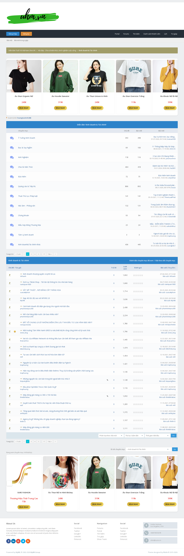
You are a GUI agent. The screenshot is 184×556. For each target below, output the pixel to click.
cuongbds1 (171, 246)
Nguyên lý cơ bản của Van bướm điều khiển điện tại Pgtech (47, 363)
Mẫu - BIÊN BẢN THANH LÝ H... (162, 224)
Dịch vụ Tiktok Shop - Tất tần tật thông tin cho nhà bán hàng (47, 282)
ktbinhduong (25, 349)
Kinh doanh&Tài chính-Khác (29, 244)
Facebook (124, 528)
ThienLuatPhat (169, 197)
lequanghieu (25, 381)
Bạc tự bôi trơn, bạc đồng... (164, 137)
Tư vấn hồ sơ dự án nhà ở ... (164, 243)
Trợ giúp (174, 34)
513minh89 (171, 216)
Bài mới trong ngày (21, 40)
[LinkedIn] (13, 541)
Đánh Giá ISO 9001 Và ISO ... (164, 166)
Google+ (123, 534)
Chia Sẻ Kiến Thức (25, 167)
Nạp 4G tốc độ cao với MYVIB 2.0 (36, 298)
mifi (21, 357)
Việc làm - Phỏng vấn (26, 205)
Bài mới (9, 40)
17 (44, 254)
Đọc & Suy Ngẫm (25, 147)
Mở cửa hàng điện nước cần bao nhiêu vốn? (40, 314)
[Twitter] (23, 541)
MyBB (18, 552)
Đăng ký (26, 34)
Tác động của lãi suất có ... (164, 214)
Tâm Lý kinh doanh (26, 235)
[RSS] (28, 541)
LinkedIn (123, 536)
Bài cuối (164, 268)
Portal (117, 34)
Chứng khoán (23, 215)
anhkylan (23, 413)
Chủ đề (11, 268)
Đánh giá (138, 268)
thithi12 (23, 421)
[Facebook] (8, 541)
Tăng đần (171, 268)
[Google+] (18, 541)
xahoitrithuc (170, 226)
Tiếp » (50, 254)
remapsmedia (25, 325)
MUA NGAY (24, 108)
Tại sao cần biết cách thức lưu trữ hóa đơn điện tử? (43, 354)
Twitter (123, 531)
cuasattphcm (25, 292)
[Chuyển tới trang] (55, 254)
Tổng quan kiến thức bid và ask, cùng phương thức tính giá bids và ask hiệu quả (55, 411)
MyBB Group (35, 552)
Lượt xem (125, 267)
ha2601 (172, 168)
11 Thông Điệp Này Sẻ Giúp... (163, 146)
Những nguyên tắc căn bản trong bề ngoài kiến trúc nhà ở (46, 379)
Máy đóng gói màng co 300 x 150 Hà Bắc (40, 395)
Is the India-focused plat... (165, 185)
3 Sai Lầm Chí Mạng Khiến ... (164, 156)
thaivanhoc (24, 341)
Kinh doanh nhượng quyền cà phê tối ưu (39, 274)
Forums (126, 34)
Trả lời (113, 268)
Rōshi (165, 552)
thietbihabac (25, 397)
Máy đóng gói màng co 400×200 (36, 427)
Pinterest (123, 539)
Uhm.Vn (172, 149)
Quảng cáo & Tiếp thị (27, 186)
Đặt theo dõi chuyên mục (165, 260)
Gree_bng (24, 333)
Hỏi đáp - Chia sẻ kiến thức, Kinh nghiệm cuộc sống (57, 50)
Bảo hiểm (22, 176)
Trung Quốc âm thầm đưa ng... (163, 204)
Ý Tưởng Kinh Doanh (26, 138)
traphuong (171, 236)
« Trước (18, 254)
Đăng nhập (13, 34)
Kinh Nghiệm (23, 157)
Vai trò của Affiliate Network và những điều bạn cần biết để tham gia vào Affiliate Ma (57, 338)
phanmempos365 (26, 308)
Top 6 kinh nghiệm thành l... (164, 195)
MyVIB (22, 300)
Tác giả (18, 268)
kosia (173, 187)
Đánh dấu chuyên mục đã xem (141, 260)
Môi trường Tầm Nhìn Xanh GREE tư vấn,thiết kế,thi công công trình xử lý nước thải (56, 330)
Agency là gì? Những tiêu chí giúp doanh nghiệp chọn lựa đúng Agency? (51, 419)
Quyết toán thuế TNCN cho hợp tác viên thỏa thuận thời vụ (47, 403)
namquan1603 (25, 284)
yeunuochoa (170, 158)
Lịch (165, 34)
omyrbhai (171, 178)
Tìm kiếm (136, 34)
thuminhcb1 (171, 207)
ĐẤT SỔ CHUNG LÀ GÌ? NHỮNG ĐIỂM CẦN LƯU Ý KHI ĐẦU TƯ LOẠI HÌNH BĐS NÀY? (57, 322)
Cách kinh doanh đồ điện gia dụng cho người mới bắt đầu (46, 306)
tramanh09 (171, 139)
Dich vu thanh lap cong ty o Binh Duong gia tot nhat (44, 346)
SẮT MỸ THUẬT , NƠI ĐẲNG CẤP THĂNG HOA (42, 290)
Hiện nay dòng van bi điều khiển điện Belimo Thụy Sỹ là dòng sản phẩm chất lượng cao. (58, 371)
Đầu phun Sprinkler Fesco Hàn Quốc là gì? (39, 387)
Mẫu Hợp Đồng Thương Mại (29, 225)
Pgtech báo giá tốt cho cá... (164, 233)
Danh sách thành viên (152, 34)
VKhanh (23, 276)
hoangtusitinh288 (24, 118)
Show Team (102, 539)
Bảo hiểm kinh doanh (166, 175)
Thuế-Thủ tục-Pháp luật (28, 196)
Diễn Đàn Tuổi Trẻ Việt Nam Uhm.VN (22, 50)
